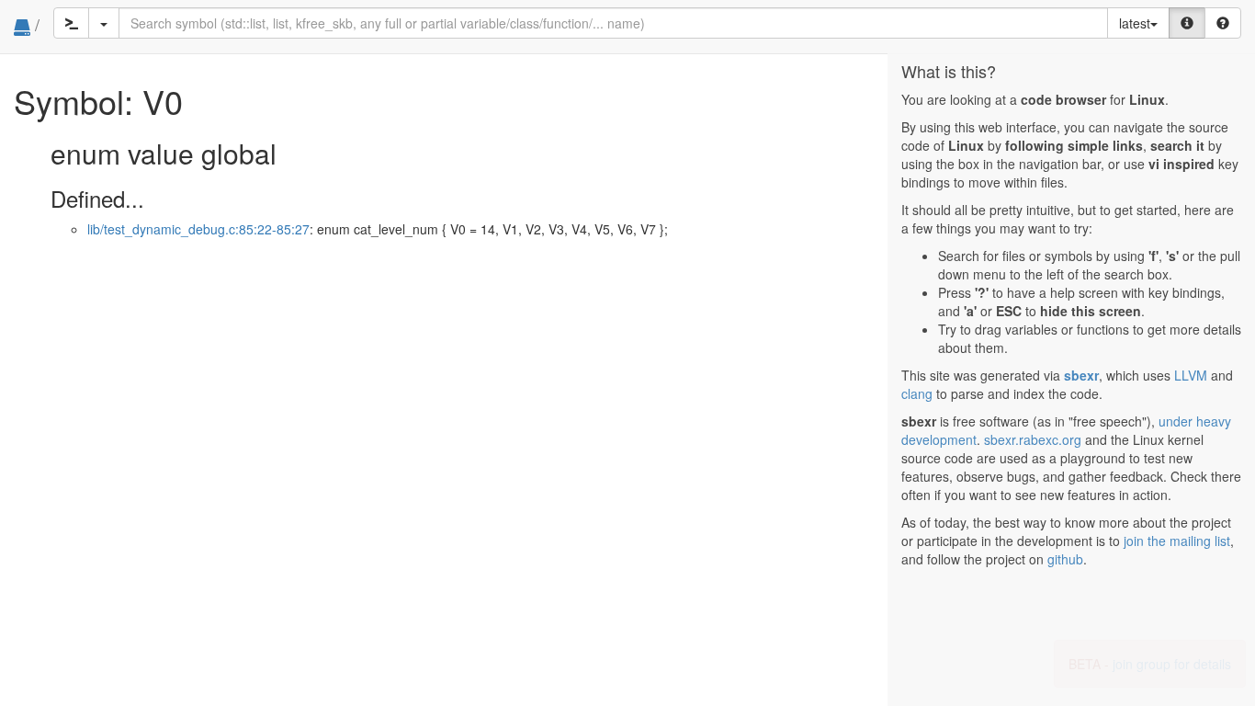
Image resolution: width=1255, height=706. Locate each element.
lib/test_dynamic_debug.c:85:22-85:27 (198, 229)
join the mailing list (1177, 540)
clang (917, 393)
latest (1134, 23)
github (1065, 559)
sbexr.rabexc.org (1032, 439)
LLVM (1190, 375)
